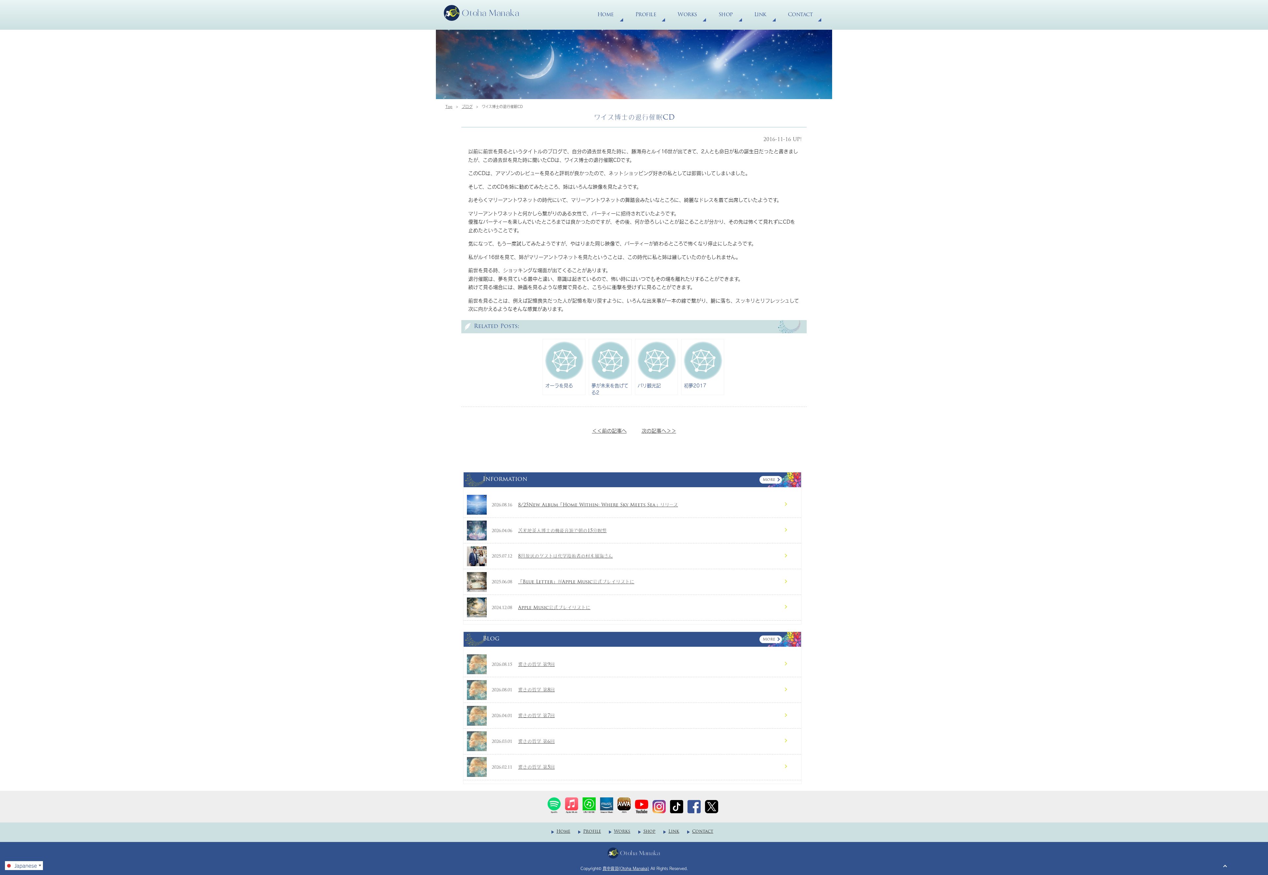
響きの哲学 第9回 (536, 664)
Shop (726, 15)
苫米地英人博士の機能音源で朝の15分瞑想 (562, 531)
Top (448, 106)
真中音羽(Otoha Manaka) (626, 868)
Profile (645, 15)
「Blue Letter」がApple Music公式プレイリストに (576, 582)
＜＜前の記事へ (609, 431)
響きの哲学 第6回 (536, 741)
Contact (800, 15)
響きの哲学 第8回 (536, 690)
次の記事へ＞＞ (659, 431)
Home (605, 15)
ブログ (467, 106)
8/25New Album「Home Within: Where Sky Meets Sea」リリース (598, 505)
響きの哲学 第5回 (536, 767)
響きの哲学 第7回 (536, 715)
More (769, 480)
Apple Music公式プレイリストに (554, 607)
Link (760, 15)
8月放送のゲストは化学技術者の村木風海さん (565, 556)
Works (687, 15)
